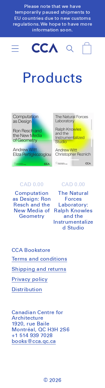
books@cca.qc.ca (34, 341)
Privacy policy (30, 279)
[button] (15, 48)
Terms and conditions (39, 259)
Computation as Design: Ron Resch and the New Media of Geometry (32, 205)
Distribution (27, 289)
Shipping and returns (39, 269)
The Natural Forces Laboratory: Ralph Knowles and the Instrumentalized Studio (73, 211)
